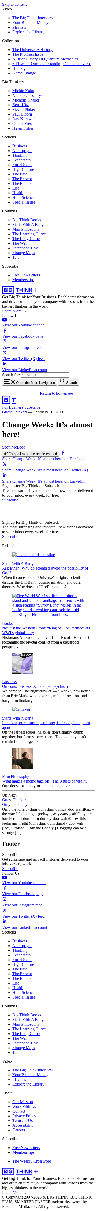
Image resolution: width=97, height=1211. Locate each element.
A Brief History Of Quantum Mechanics (45, 59)
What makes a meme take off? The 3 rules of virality (44, 781)
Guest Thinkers (14, 412)
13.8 (16, 257)
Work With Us (24, 1106)
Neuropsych (22, 150)
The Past (19, 174)
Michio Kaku (23, 91)
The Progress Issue (27, 54)
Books (7, 623)
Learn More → (14, 311)
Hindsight (20, 68)
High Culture (23, 169)
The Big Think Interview (32, 18)
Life (15, 188)
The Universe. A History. (32, 49)
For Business (13, 407)
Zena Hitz (20, 105)
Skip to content (14, 4)
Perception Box (25, 248)
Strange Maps (23, 252)
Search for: (11, 375)
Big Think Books (26, 220)
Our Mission (22, 1102)
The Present (22, 178)
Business (19, 146)
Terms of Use (23, 1120)
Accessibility (22, 1125)
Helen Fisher (22, 128)
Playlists (19, 27)
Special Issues (23, 202)
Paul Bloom (22, 114)
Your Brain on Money (30, 22)
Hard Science (23, 197)
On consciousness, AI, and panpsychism (35, 686)
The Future (21, 183)
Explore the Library (28, 32)
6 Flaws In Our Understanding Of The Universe (51, 63)
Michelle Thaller (25, 100)
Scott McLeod (13, 447)
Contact (18, 1111)
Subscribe (32, 407)
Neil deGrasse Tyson (29, 95)
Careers (18, 1130)
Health (17, 193)
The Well (19, 243)
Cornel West (22, 123)
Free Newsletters (26, 275)
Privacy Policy (24, 1116)
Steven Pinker (23, 109)
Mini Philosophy (26, 229)
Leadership (21, 160)
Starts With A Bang (28, 224)
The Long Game (26, 238)
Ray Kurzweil (23, 119)
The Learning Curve (29, 234)
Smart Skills (22, 164)
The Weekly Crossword (31, 1161)
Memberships (23, 279)
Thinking (19, 155)
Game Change (24, 73)
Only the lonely (14, 804)
